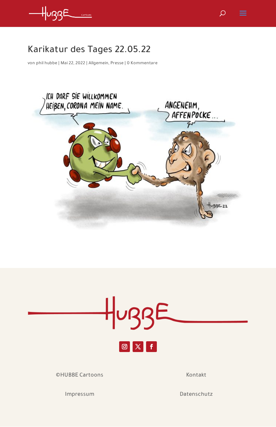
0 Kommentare (142, 63)
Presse (117, 63)
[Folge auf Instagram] (124, 346)
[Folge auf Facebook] (151, 346)
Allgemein (98, 63)
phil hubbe (46, 63)
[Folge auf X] (138, 346)
